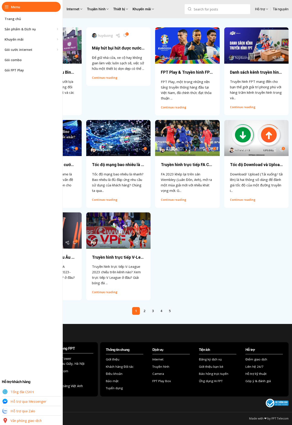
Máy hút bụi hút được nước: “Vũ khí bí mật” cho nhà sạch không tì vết (118, 48)
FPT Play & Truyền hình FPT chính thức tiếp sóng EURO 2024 (187, 72)
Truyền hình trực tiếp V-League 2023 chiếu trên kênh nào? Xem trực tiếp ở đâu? (118, 257)
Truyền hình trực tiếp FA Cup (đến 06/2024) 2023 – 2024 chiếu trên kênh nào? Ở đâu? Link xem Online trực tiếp (187, 164)
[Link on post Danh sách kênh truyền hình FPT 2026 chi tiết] (256, 45)
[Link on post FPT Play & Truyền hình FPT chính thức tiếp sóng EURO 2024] (187, 45)
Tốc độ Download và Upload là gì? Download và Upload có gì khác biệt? (256, 164)
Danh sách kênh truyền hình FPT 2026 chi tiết (256, 72)
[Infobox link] (281, 9)
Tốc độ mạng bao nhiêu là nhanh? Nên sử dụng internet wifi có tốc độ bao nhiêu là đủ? (118, 164)
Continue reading (104, 78)
